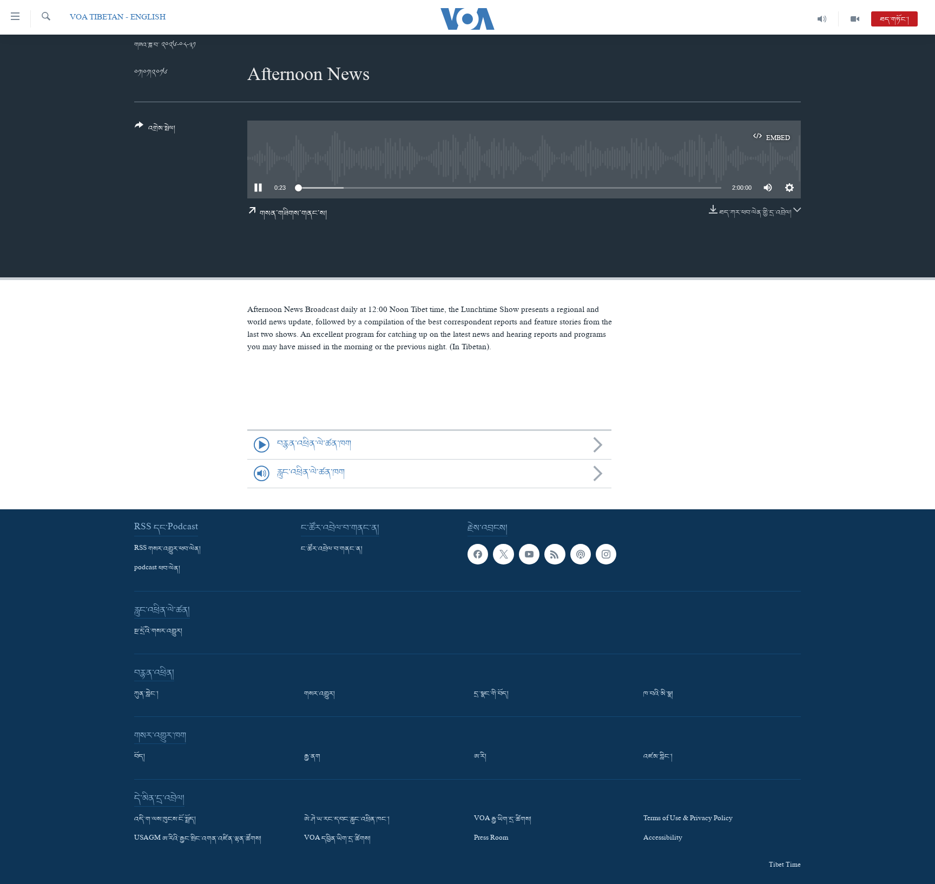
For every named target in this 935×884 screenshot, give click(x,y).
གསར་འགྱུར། (319, 694)
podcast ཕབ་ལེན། (157, 568)
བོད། (139, 757)
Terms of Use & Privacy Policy (688, 819)
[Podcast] (580, 554)
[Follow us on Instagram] (606, 554)
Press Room (491, 839)
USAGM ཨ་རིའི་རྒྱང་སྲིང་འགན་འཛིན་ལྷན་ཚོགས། (197, 839)
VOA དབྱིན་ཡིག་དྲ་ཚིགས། (337, 839)
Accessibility (662, 839)
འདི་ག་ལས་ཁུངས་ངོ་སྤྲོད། (165, 819)
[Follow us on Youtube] (529, 554)
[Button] (155, 131)
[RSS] (554, 554)
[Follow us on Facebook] (477, 554)
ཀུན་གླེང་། (146, 694)
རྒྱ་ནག (312, 757)
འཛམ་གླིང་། (658, 757)
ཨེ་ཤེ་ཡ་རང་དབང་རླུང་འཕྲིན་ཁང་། (347, 819)
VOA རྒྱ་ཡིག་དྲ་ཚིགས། (502, 819)
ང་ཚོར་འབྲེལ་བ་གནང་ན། (332, 549)
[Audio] (822, 18)
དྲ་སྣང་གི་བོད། (491, 694)
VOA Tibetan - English (118, 18)
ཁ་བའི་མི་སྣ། (658, 694)
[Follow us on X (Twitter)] (503, 554)
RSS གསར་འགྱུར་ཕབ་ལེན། (167, 549)
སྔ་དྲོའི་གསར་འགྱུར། (158, 631)
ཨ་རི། (480, 757)
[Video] (855, 18)
